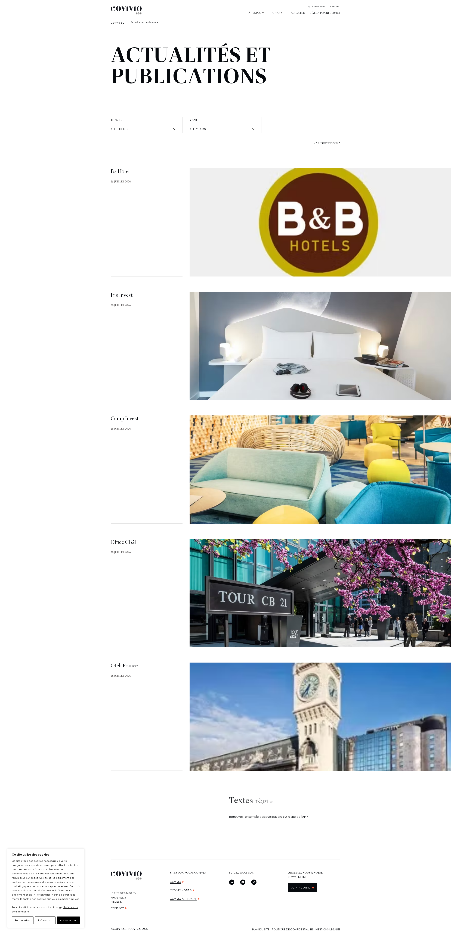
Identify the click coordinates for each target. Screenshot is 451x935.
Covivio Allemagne (183, 898)
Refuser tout (45, 920)
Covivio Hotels (181, 890)
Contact (335, 6)
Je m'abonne (304, 887)
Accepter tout (68, 920)
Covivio (175, 882)
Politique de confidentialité (292, 929)
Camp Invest (125, 418)
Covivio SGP (118, 22)
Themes (116, 120)
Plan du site (260, 929)
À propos (255, 12)
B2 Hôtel (120, 171)
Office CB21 (124, 542)
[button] (144, 129)
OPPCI (276, 12)
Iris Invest (122, 295)
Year (193, 120)
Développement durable (325, 12)
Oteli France (124, 666)
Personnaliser (22, 920)
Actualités (298, 12)
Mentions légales (328, 929)
